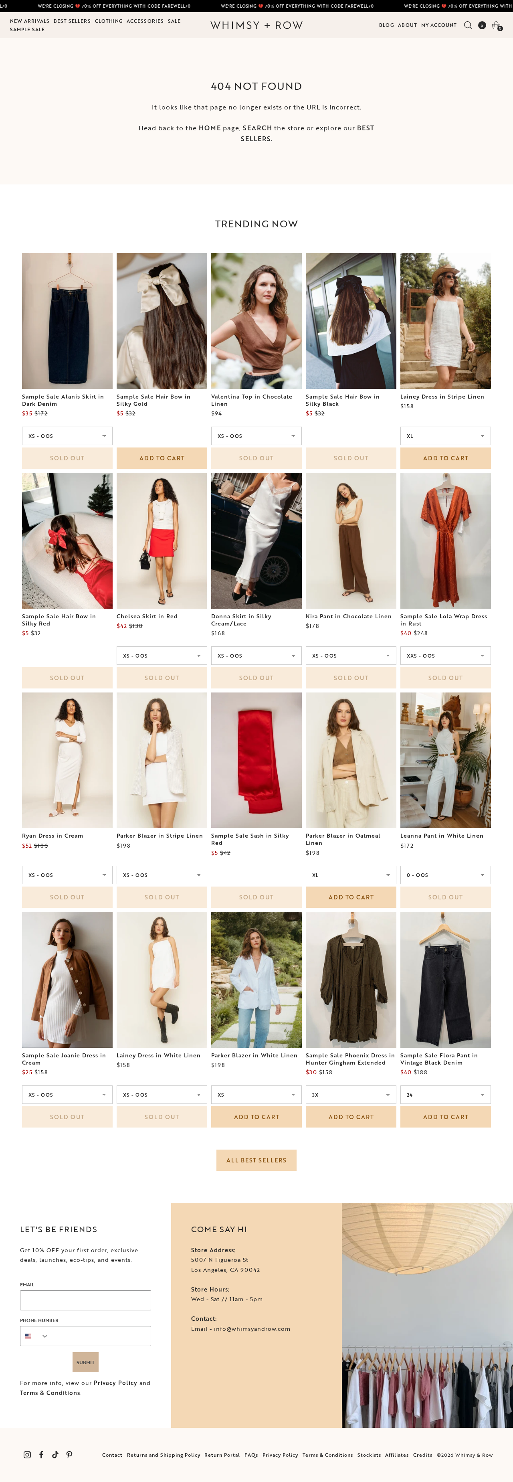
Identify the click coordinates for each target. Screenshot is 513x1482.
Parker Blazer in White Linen (254, 1055)
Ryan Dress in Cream (52, 835)
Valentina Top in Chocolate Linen (252, 400)
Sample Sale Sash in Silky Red (250, 839)
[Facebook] (41, 1455)
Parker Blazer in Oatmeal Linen (343, 839)
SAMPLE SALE (27, 29)
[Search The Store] (468, 25)
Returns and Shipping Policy (163, 1454)
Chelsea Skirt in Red (147, 616)
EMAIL (27, 1284)
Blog (386, 24)
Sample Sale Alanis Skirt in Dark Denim (63, 400)
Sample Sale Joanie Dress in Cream (64, 1059)
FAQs (251, 1454)
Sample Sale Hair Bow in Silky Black (343, 400)
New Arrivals (30, 20)
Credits (422, 1454)
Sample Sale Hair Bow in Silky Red (59, 620)
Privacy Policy (115, 1383)
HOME (210, 128)
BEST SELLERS (72, 20)
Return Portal (222, 1454)
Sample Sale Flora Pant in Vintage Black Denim (439, 1059)
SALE (174, 20)
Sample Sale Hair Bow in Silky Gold (154, 400)
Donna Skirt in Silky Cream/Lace (241, 620)
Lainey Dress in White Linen (159, 1055)
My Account (439, 24)
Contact (112, 1454)
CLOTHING (109, 20)
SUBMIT (86, 1362)
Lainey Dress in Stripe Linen (442, 396)
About (407, 24)
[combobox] (34, 1336)
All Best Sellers (256, 1160)
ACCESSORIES (145, 20)
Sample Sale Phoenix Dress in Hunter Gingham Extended (350, 1059)
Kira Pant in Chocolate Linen (349, 616)
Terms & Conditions (50, 1393)
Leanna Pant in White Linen (442, 835)
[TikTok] (55, 1455)
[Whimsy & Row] (256, 25)
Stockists (369, 1454)
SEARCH (257, 128)
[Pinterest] (69, 1455)
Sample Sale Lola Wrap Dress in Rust (443, 620)
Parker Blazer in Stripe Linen (160, 835)
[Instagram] (27, 1455)
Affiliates (397, 1454)
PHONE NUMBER (39, 1320)
